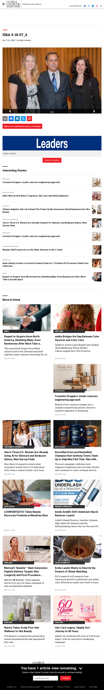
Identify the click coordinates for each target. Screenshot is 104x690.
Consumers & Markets (10, 219)
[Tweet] (23, 118)
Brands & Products (63, 507)
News (4, 273)
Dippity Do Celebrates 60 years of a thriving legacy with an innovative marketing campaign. (77, 639)
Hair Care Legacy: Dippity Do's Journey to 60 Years (72, 629)
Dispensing (6, 260)
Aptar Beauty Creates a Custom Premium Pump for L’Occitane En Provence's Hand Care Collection (45, 264)
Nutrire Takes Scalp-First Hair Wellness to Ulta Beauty (21, 629)
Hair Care (6, 206)
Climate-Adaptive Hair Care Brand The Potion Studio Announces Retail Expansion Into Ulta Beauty (46, 210)
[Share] (11, 118)
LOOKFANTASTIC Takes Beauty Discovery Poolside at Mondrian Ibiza (26, 513)
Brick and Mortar (8, 192)
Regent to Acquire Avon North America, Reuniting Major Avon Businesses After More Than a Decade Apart (44, 278)
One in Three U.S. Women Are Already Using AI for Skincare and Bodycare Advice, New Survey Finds (45, 224)
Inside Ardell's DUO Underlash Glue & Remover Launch (76, 513)
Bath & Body (60, 447)
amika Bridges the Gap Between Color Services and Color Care (77, 338)
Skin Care (8, 563)
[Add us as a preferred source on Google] (29, 118)
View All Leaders (52, 160)
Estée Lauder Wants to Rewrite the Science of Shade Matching (75, 569)
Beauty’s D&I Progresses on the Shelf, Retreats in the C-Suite (32, 250)
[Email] (5, 118)
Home (5, 30)
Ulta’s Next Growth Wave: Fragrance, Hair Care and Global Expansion (36, 196)
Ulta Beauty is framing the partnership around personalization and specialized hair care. (24, 639)
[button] (10, 111)
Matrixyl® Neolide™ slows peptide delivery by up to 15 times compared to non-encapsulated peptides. (24, 583)
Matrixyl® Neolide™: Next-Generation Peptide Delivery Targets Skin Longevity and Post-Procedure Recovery (26, 571)
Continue (66, 678)
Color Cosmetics (62, 563)
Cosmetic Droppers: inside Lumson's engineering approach (31, 182)
